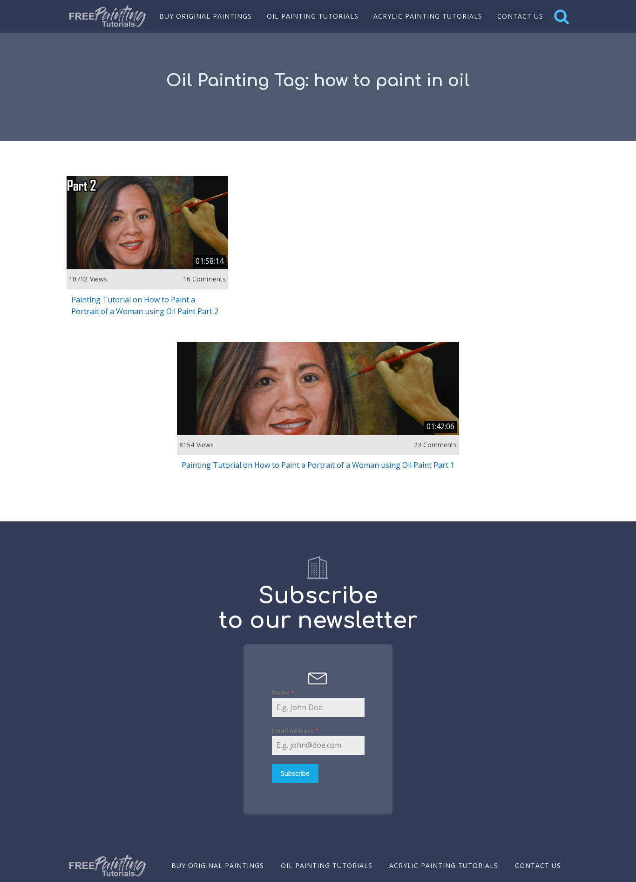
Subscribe (295, 773)
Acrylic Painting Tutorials (427, 16)
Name (283, 693)
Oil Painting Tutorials (313, 16)
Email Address (295, 731)
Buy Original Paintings (205, 16)
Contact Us (520, 16)
